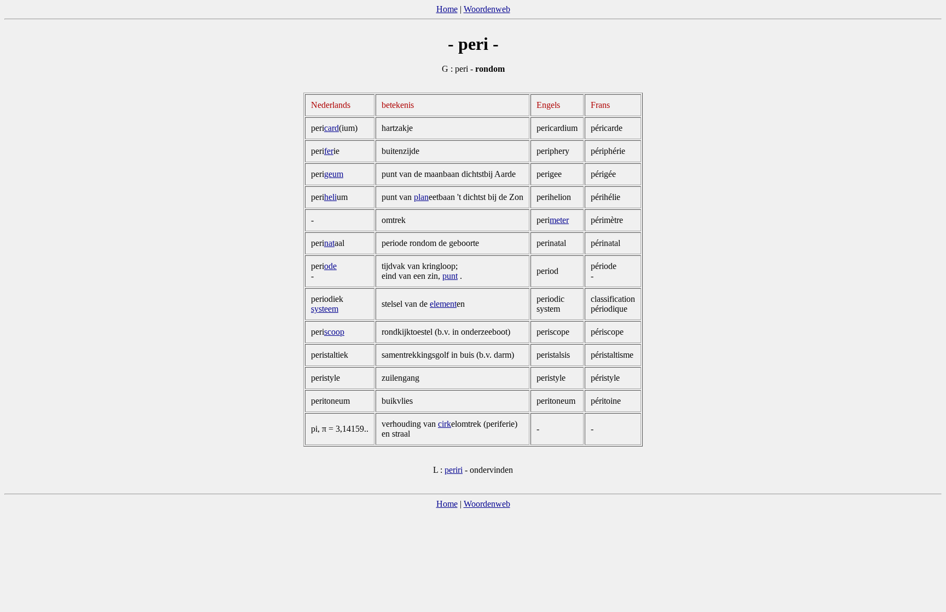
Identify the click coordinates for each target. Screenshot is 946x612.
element (443, 303)
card (331, 128)
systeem (324, 308)
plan (421, 197)
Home (447, 9)
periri (454, 469)
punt (450, 276)
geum (333, 174)
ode (330, 266)
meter (559, 220)
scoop (334, 331)
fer (328, 151)
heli (330, 197)
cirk (444, 423)
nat (329, 243)
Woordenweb (487, 9)
